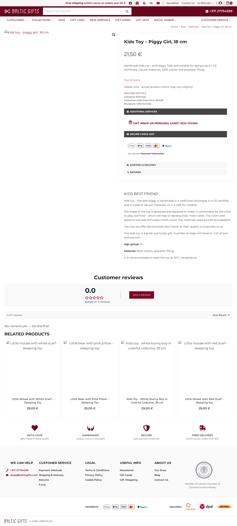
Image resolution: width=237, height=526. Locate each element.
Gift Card (77, 20)
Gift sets (142, 20)
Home (174, 26)
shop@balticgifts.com (24, 475)
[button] (113, 34)
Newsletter (173, 3)
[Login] (220, 3)
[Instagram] (137, 3)
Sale (61, 20)
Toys (183, 26)
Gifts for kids (143, 103)
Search (128, 11)
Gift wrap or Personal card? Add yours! (165, 123)
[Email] (158, 3)
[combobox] (87, 11)
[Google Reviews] (144, 3)
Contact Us (188, 3)
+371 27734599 (19, 470)
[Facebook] (130, 3)
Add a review (141, 294)
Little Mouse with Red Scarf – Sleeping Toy (204, 400)
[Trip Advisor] (151, 3)
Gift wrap (123, 20)
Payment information (152, 153)
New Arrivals (100, 20)
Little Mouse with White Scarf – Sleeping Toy (33, 400)
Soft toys (194, 26)
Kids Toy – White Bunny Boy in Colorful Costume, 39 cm (147, 400)
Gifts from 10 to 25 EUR (150, 100)
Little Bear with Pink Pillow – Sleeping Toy (90, 400)
